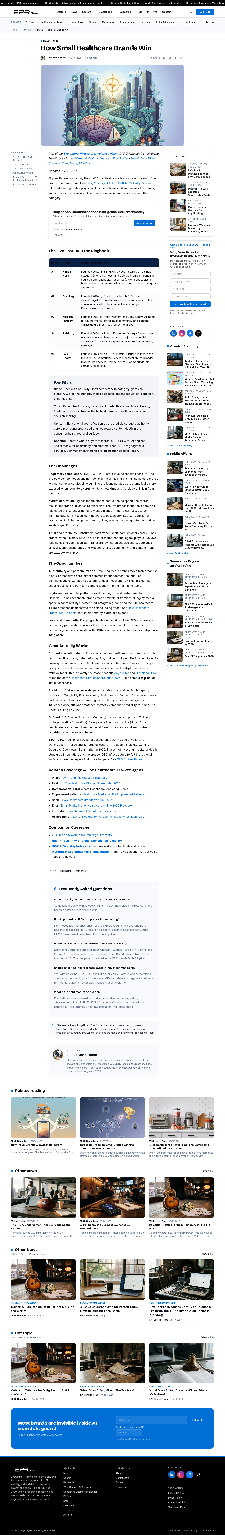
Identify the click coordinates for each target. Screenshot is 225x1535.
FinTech (145, 22)
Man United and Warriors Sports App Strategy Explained (140, 3)
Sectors (86, 11)
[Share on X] (164, 58)
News (73, 11)
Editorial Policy (176, 1493)
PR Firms (152, 11)
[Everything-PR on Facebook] (190, 333)
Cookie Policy (207, 1530)
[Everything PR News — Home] (25, 12)
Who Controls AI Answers (77, 1487)
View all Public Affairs (177, 553)
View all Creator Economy (179, 445)
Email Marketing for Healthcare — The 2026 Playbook (96, 805)
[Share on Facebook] (175, 58)
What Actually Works (24, 173)
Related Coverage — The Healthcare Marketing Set (26, 178)
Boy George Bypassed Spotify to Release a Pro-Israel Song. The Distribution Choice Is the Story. (180, 1311)
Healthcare (191, 22)
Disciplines (105, 11)
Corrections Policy (178, 1502)
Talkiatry (134, 183)
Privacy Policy (190, 1530)
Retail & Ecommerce (167, 22)
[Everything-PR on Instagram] (182, 333)
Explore (61, 11)
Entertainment (211, 22)
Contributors (122, 1477)
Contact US (204, 12)
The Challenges (21, 164)
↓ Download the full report (190, 304)
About (119, 1473)
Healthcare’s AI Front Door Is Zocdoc (92, 811)
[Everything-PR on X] (198, 333)
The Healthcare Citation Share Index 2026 (93, 783)
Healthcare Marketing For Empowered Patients (113, 794)
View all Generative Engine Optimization (186, 665)
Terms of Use (173, 1530)
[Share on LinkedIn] (169, 58)
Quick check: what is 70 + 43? (67, 229)
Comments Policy (177, 1507)
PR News (30, 22)
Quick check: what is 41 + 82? (130, 1427)
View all (206, 1253)
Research (125, 11)
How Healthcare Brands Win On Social (87, 800)
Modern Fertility (117, 183)
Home (14, 30)
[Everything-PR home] (34, 1469)
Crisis (92, 22)
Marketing (108, 22)
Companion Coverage (24, 184)
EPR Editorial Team (20, 1315)
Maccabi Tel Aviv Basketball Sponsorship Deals (69, 3)
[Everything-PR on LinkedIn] (173, 333)
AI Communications (52, 22)
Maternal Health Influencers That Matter (101, 158)
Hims (88, 183)
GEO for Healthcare (130, 759)
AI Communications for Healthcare (121, 816)
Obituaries (68, 1505)
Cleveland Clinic (146, 673)
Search (67, 1477)
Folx (144, 183)
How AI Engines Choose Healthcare (84, 777)
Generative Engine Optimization (80, 1491)
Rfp (140, 11)
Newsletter (121, 1487)
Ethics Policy (175, 1497)
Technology (76, 22)
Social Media (127, 22)
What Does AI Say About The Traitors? (107, 1390)
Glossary (68, 1510)
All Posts (67, 1514)
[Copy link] (181, 58)
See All (207, 1170)
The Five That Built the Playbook (24, 158)
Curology (100, 183)
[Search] (191, 12)
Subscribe (144, 223)
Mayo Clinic (121, 673)
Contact (166, 11)
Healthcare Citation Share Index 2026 (96, 678)
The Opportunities (22, 168)
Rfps (65, 1500)
